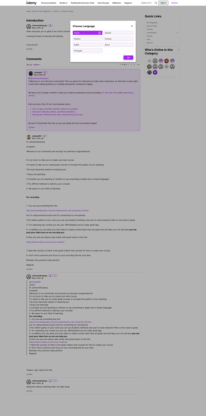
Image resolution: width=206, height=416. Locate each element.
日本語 (76, 45)
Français (108, 39)
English (77, 33)
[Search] (156, 3)
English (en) (145, 3)
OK (128, 57)
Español (108, 33)
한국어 (107, 45)
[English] (31, 3)
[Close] (131, 26)
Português (78, 51)
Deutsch (77, 39)
